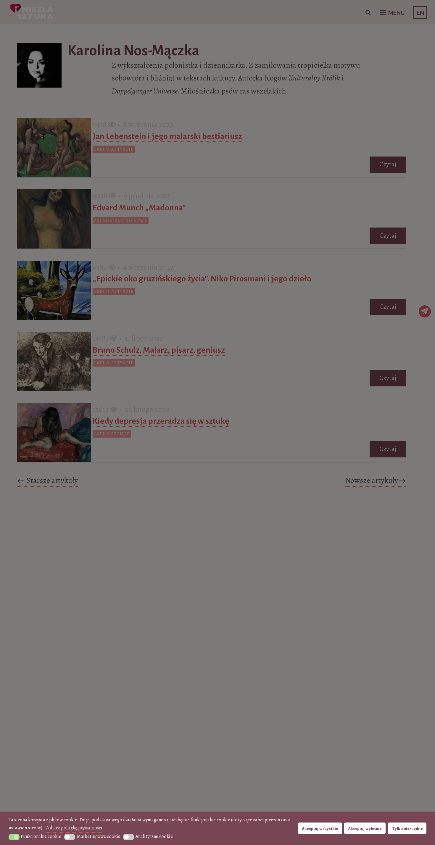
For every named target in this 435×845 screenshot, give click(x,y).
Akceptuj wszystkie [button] (320, 828)
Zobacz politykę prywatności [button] (74, 828)
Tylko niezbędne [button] (407, 828)
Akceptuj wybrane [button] (364, 828)
